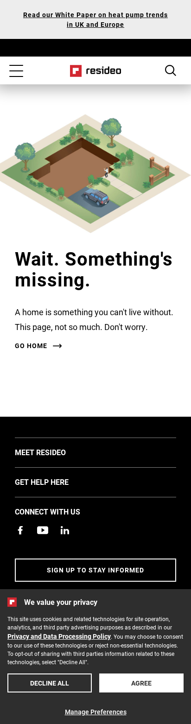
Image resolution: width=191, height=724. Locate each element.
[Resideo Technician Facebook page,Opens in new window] (20, 530)
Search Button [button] (170, 70)
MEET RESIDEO (54, 452)
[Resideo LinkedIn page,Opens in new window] (64, 530)
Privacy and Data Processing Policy (59, 636)
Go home (31, 346)
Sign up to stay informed (95, 569)
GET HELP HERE (55, 481)
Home (95, 70)
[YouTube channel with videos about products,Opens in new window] (42, 530)
